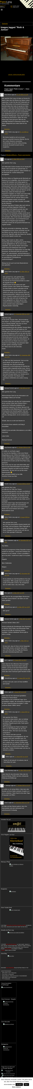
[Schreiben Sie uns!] (16, 826)
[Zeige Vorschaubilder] (16, 74)
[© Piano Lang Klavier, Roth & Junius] (16, 48)
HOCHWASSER (23, 975)
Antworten (7, 129)
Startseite (5, 23)
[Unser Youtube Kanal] (16, 916)
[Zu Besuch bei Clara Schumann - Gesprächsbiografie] (8, 1010)
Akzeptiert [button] (19, 1084)
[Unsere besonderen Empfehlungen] (8, 991)
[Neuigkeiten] (16, 898)
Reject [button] (26, 1084)
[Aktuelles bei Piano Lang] (16, 937)
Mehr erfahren (16, 1087)
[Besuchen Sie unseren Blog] (16, 960)
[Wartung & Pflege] (16, 875)
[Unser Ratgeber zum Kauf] (16, 847)
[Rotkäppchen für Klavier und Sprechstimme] (8, 1055)
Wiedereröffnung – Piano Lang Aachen (18, 155)
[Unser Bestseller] (8, 1032)
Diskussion (14, 972)
